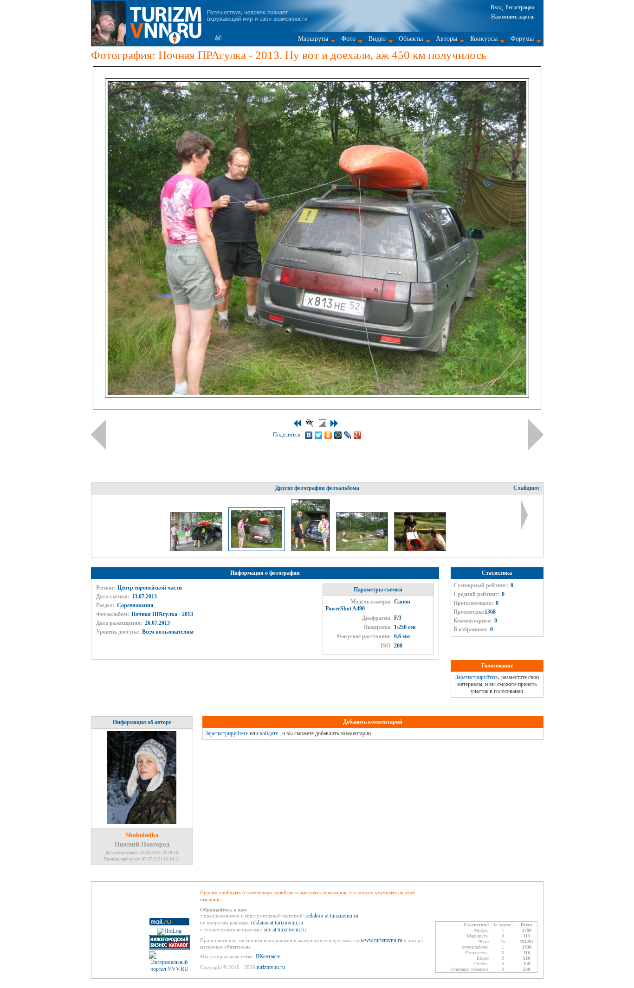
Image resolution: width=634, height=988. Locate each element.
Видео (377, 38)
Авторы (446, 38)
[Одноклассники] (328, 435)
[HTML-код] (310, 423)
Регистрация (519, 7)
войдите (268, 733)
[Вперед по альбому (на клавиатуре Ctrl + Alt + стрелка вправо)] (535, 434)
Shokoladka (142, 835)
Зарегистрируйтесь (476, 677)
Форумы (522, 38)
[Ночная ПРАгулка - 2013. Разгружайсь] (311, 549)
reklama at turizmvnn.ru (277, 922)
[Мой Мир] (338, 435)
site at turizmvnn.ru (285, 929)
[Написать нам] (218, 37)
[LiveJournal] (348, 435)
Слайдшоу (526, 488)
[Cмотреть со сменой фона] (322, 423)
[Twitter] (318, 435)
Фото (348, 38)
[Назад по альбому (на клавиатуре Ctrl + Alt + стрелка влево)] (98, 434)
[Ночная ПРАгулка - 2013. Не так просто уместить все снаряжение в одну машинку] (197, 549)
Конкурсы (484, 38)
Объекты (411, 38)
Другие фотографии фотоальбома (317, 488)
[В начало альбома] (297, 423)
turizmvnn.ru (271, 967)
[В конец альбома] (334, 423)
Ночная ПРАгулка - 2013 (162, 614)
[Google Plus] (357, 435)
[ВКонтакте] (309, 435)
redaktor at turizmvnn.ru (331, 915)
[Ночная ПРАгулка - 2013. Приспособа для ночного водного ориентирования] (420, 549)
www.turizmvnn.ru (381, 940)
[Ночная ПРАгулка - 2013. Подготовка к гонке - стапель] (362, 549)
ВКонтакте (268, 956)
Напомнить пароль (512, 16)
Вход (497, 7)
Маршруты (313, 38)
